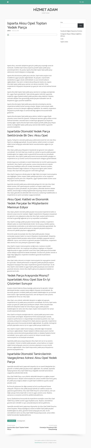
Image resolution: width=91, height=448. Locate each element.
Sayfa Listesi (64, 42)
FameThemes (38, 442)
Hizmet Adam (45, 9)
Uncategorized (21, 421)
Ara (62, 22)
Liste (62, 39)
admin (9, 30)
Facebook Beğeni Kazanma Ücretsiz (71, 31)
